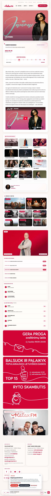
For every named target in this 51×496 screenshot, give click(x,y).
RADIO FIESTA (39, 2)
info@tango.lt (37, 452)
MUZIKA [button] (19, 5)
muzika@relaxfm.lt (11, 461)
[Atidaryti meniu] (16, 5)
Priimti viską (14, 485)
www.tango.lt (37, 454)
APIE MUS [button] (31, 5)
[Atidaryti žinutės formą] (25, 343)
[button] (42, 5)
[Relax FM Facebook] (6, 472)
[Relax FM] (41, 492)
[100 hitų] (45, 492)
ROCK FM (30, 2)
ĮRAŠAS (44, 261)
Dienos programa (9, 258)
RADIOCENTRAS (21, 2)
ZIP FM (26, 2)
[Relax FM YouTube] (15, 472)
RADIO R (34, 2)
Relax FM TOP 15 (9, 283)
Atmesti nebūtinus (24, 485)
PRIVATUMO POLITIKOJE (15, 482)
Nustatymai (34, 485)
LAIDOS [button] (25, 5)
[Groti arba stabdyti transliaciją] (4, 492)
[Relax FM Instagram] (11, 472)
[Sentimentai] (48, 492)
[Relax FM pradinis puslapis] (9, 5)
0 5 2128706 (14, 454)
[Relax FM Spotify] (19, 472)
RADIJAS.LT (45, 2)
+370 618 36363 (38, 450)
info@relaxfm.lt (9, 457)
